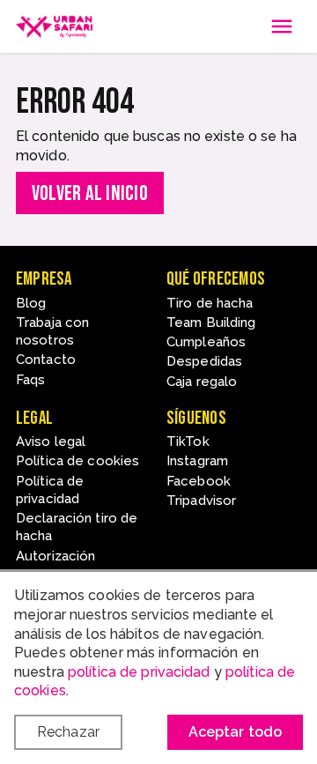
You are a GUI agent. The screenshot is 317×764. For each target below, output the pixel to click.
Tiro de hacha (210, 303)
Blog (31, 303)
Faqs (30, 380)
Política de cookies (77, 461)
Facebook (198, 481)
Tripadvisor (201, 500)
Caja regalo (201, 381)
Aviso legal (50, 441)
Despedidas (204, 361)
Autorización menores (55, 565)
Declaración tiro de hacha (76, 527)
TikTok (188, 441)
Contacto (46, 359)
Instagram (197, 461)
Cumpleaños (206, 342)
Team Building (211, 322)
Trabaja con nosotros (52, 331)
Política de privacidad (50, 490)
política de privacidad (139, 672)
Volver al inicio (90, 193)
